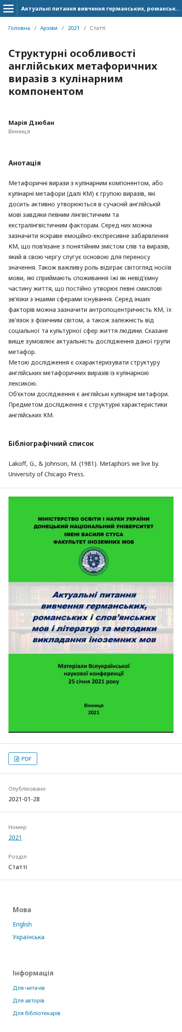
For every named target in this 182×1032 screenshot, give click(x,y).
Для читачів (29, 987)
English (22, 924)
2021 (74, 28)
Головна (19, 28)
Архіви (49, 28)
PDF (25, 758)
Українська (28, 937)
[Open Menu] (8, 8)
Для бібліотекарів (37, 1013)
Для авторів (28, 1000)
